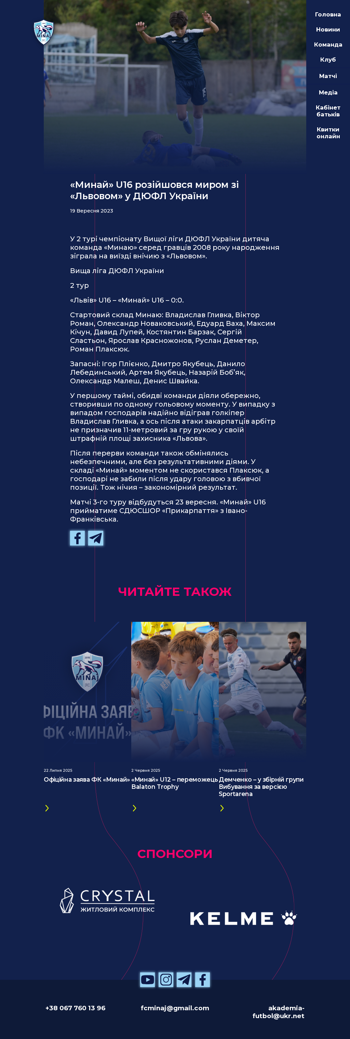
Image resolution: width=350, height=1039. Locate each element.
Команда (328, 44)
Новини (328, 29)
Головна (328, 14)
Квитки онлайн (328, 133)
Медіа (328, 92)
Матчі (328, 76)
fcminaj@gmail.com (175, 1008)
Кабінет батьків (328, 111)
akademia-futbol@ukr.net (279, 1012)
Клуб (328, 59)
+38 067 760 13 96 (75, 1008)
